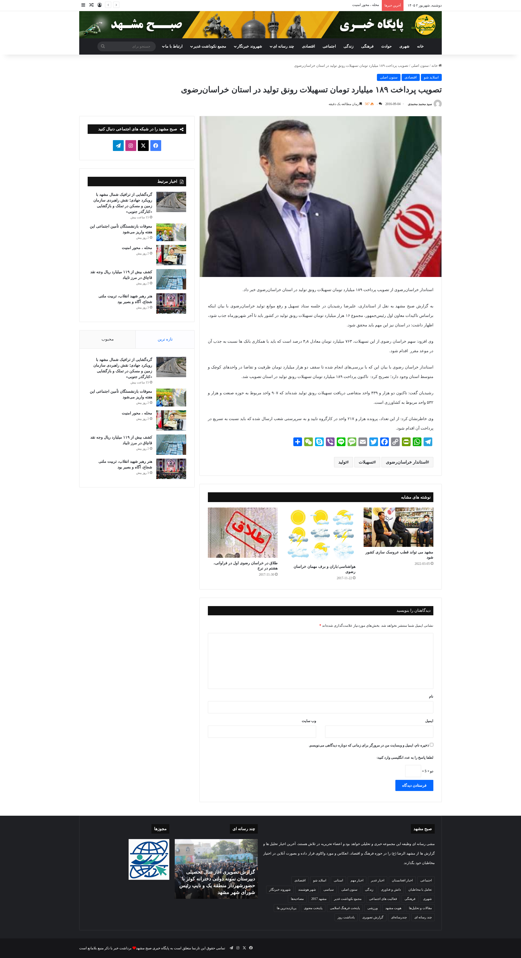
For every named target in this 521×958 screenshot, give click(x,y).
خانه (420, 46)
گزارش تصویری (372, 917)
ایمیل (429, 721)
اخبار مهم (357, 880)
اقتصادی (308, 46)
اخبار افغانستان (402, 880)
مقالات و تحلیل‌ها (420, 908)
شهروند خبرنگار (280, 889)
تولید (342, 462)
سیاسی (328, 889)
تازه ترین (165, 339)
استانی (338, 880)
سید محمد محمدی (420, 104)
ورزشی (372, 908)
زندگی (349, 46)
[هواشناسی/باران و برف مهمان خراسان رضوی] (320, 534)
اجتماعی (329, 46)
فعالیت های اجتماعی (383, 899)
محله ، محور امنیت (365, 5)
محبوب (107, 339)
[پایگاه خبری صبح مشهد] (260, 24)
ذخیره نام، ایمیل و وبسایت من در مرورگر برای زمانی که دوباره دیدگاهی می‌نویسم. (369, 745)
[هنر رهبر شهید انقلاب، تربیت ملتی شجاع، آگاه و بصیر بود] (171, 303)
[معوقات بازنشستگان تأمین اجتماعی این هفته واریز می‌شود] (171, 232)
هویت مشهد (393, 908)
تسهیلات (366, 462)
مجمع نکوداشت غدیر (209, 46)
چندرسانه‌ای (399, 917)
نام (431, 696)
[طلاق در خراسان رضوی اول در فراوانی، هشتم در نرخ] (243, 533)
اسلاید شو (431, 77)
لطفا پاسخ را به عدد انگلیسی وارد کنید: (405, 757)
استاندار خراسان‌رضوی (406, 462)
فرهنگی (367, 46)
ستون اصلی (420, 66)
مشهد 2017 (318, 899)
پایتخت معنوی (313, 908)
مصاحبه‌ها (297, 899)
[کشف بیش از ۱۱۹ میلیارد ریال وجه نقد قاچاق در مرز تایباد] (171, 279)
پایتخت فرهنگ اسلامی (345, 908)
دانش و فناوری (391, 889)
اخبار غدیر (377, 880)
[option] (216, 869)
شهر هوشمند (307, 889)
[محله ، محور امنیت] (171, 255)
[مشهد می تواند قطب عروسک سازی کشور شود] (398, 527)
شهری (404, 46)
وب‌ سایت (309, 721)
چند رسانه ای (283, 46)
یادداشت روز (346, 917)
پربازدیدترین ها (286, 908)
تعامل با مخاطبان (420, 889)
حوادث (386, 46)
